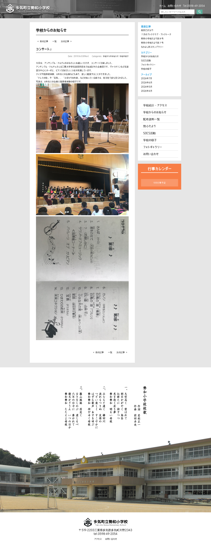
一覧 (54, 41)
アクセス (98, 539)
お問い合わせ (174, 5)
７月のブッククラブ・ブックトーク (156, 34)
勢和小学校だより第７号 (152, 43)
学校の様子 (124, 56)
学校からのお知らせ (111, 56)
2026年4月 (146, 91)
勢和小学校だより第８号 (152, 38)
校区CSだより (147, 30)
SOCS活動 (146, 60)
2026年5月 (146, 87)
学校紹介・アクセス (155, 105)
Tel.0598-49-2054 (194, 5)
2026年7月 (146, 78)
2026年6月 (146, 82)
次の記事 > (66, 41)
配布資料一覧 (151, 119)
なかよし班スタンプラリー (152, 47)
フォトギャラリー (148, 65)
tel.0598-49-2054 (105, 533)
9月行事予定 (160, 183)
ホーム (162, 5)
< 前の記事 (43, 41)
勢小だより (149, 126)
